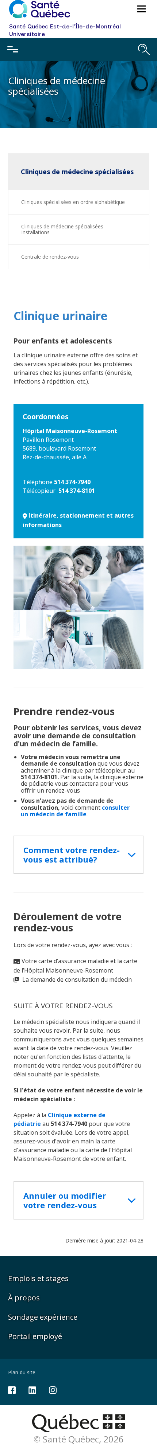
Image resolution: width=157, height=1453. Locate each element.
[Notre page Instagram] (53, 1389)
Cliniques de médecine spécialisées (77, 171)
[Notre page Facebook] (12, 1389)
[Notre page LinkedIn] (32, 1389)
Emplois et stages (38, 1278)
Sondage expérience (42, 1317)
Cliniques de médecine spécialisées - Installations (64, 229)
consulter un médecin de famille (75, 811)
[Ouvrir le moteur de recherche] (144, 49)
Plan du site (21, 1372)
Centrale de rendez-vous (50, 256)
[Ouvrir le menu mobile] (12, 49)
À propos (24, 1298)
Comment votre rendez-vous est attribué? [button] (71, 854)
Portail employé (35, 1336)
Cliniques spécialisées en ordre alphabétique (73, 202)
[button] (140, 10)
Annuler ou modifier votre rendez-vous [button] (64, 1200)
